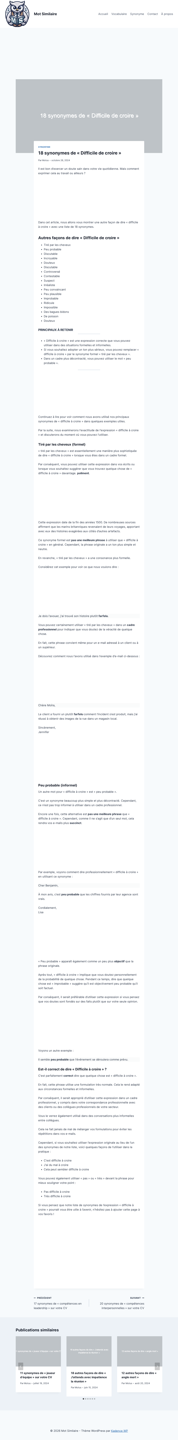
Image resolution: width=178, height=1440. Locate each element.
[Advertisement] (89, 58)
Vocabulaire (119, 14)
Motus (45, 160)
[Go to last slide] (20, 1366)
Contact (152, 14)
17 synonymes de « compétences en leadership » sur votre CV (58, 1303)
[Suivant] (157, 1366)
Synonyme (137, 14)
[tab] (83, 1399)
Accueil (103, 14)
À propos (167, 14)
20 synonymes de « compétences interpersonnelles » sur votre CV (122, 1303)
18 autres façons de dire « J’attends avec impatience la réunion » (89, 1377)
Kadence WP (119, 1430)
